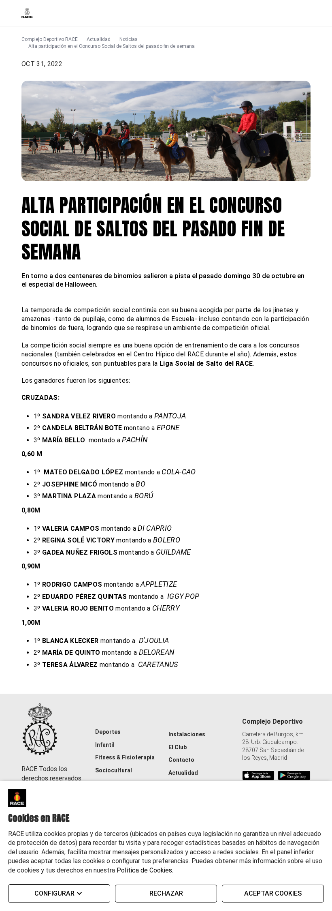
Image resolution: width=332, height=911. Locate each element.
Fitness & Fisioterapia (125, 757)
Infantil (105, 745)
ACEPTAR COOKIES (273, 893)
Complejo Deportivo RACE (49, 39)
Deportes (108, 732)
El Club (177, 747)
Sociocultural (113, 770)
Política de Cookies (144, 870)
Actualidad (99, 39)
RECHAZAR (166, 893)
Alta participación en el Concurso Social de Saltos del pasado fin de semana (111, 46)
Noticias (128, 39)
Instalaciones (186, 734)
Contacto (181, 760)
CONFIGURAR (54, 893)
